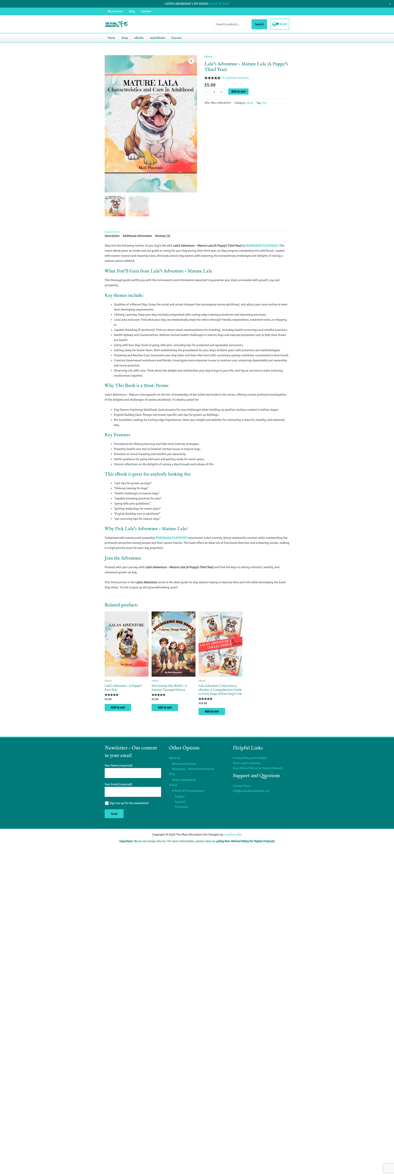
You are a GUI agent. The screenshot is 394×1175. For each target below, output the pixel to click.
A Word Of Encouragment (188, 791)
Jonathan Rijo (233, 834)
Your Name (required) (119, 765)
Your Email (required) (118, 784)
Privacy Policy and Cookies (250, 758)
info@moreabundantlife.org (251, 791)
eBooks (139, 38)
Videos (173, 785)
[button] (191, 61)
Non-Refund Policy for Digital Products (258, 768)
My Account (115, 11)
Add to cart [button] (118, 707)
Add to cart (238, 91)
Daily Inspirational (184, 780)
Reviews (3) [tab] (162, 236)
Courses (176, 38)
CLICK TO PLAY (219, 4)
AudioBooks (157, 38)
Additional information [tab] (137, 236)
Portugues (181, 807)
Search (259, 24)
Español (180, 802)
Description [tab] (112, 236)
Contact (146, 11)
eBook (208, 57)
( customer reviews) (235, 78)
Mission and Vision (184, 764)
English (180, 797)
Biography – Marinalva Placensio (193, 769)
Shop (124, 38)
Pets (264, 102)
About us (174, 758)
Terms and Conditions (247, 763)
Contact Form (241, 786)
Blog (132, 11)
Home (111, 38)
